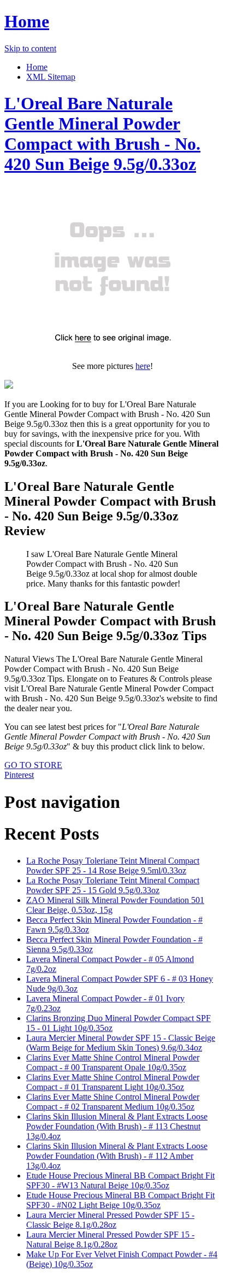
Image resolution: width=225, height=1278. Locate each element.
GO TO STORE (33, 765)
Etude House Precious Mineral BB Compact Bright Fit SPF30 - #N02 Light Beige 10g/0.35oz (120, 1200)
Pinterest (19, 774)
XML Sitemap (50, 76)
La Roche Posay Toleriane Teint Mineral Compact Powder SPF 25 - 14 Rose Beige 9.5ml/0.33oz (112, 865)
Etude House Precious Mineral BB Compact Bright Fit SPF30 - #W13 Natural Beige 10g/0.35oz (120, 1180)
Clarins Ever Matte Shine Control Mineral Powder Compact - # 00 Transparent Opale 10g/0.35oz (112, 1062)
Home (26, 21)
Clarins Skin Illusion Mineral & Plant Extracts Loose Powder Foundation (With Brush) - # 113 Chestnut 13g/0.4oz (117, 1126)
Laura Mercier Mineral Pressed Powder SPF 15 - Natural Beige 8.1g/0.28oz (110, 1239)
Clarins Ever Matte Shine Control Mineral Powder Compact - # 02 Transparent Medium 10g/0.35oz (112, 1101)
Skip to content (30, 48)
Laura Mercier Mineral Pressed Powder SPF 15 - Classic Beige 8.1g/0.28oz (110, 1219)
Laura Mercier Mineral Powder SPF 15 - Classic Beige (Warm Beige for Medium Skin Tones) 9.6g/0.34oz (120, 1042)
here (142, 366)
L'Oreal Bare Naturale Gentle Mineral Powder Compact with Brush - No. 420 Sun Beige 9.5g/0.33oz (102, 133)
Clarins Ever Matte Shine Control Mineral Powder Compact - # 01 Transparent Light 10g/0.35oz (112, 1082)
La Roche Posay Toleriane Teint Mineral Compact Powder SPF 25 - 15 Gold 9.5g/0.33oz (112, 885)
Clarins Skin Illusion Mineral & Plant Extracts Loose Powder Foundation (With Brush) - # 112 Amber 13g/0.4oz (117, 1155)
